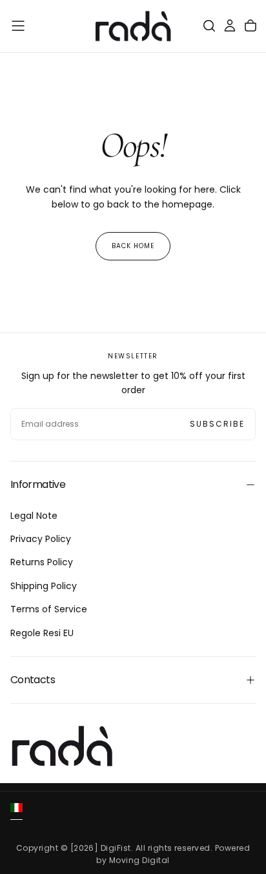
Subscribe (217, 423)
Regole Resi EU (42, 632)
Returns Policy (41, 562)
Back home (133, 246)
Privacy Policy (40, 538)
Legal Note (33, 515)
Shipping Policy (43, 585)
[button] (18, 26)
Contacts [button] (32, 679)
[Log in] (230, 25)
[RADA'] (62, 746)
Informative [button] (37, 484)
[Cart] (250, 25)
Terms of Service (48, 609)
